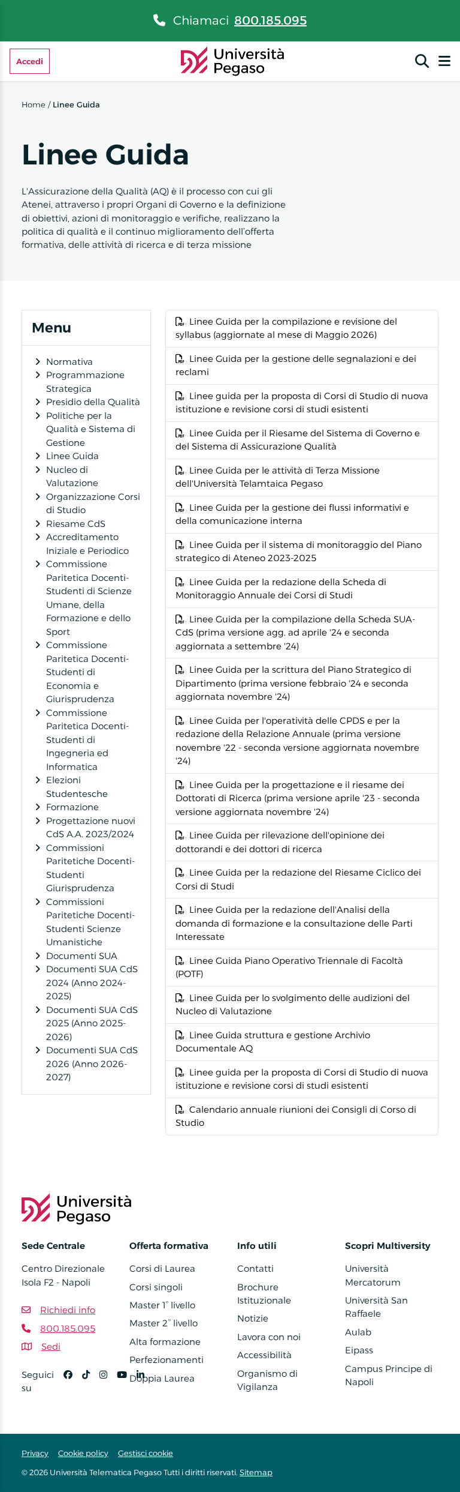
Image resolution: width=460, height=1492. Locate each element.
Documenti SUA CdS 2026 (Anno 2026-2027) (92, 1063)
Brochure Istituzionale (264, 1293)
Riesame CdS (75, 523)
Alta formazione (165, 1341)
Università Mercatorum (373, 1275)
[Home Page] (233, 60)
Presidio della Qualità (93, 402)
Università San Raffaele (376, 1307)
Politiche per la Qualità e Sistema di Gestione (90, 429)
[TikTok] (90, 1386)
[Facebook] (72, 1386)
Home (34, 104)
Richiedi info (67, 1310)
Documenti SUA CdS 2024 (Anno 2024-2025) (92, 982)
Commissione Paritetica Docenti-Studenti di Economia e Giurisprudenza (87, 672)
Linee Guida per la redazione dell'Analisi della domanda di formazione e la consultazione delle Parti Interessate (294, 923)
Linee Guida (72, 456)
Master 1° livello (162, 1305)
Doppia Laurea (162, 1378)
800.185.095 (270, 20)
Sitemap (256, 1472)
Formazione (72, 807)
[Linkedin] (145, 1386)
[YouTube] (127, 1386)
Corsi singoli (156, 1287)
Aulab (358, 1332)
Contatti (255, 1268)
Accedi (29, 61)
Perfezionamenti (166, 1359)
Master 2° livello (163, 1323)
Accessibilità (264, 1355)
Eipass (359, 1350)
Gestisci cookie (145, 1453)
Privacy (35, 1453)
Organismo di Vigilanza (267, 1380)
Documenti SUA (81, 955)
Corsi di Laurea (162, 1268)
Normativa (69, 361)
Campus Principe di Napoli (388, 1375)
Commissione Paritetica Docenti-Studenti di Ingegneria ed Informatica (87, 739)
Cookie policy (83, 1453)
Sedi (50, 1346)
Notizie (252, 1318)
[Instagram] (108, 1386)
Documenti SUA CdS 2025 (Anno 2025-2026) (92, 1023)
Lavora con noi (269, 1337)
